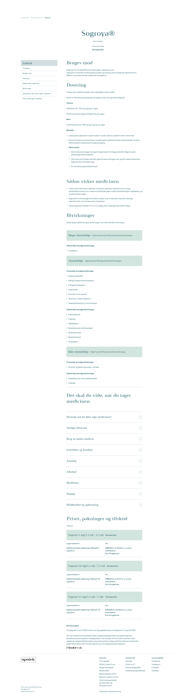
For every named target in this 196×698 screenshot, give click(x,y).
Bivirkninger (27, 88)
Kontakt (128, 661)
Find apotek (104, 661)
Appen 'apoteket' (106, 667)
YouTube (155, 670)
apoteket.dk (25, 18)
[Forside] (28, 659)
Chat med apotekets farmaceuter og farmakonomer (107, 683)
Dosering (26, 78)
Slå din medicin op (36, 18)
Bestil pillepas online (107, 674)
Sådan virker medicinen (31, 83)
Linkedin (155, 667)
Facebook (156, 661)
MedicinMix (104, 670)
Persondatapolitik (133, 667)
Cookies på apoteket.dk (135, 670)
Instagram (156, 664)
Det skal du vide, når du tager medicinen (37, 94)
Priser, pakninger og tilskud (32, 99)
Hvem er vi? (130, 664)
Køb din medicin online (109, 677)
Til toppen (26, 68)
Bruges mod (27, 73)
